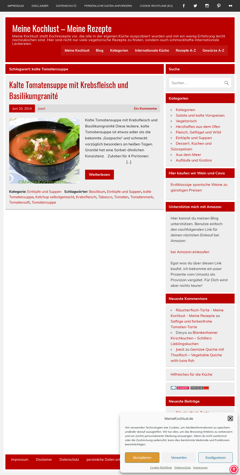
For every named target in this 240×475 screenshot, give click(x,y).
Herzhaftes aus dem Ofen (198, 126)
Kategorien (119, 50)
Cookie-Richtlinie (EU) (156, 5)
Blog (99, 50)
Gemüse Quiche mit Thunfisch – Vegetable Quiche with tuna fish (197, 355)
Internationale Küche (152, 50)
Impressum (200, 467)
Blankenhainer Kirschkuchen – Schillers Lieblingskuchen (194, 338)
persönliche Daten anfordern (108, 5)
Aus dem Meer (188, 154)
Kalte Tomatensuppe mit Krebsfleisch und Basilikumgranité (68, 90)
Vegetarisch (186, 121)
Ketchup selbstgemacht (54, 197)
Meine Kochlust (77, 50)
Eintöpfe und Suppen (44, 191)
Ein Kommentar (145, 108)
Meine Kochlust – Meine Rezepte (62, 28)
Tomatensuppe (44, 202)
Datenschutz (182, 467)
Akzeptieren (142, 458)
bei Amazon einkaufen (190, 251)
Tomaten (121, 197)
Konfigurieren (216, 458)
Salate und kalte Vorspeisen (200, 115)
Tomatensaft (19, 202)
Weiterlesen (99, 174)
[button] (230, 418)
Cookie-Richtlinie (161, 467)
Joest (41, 108)
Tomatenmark (141, 197)
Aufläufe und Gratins (194, 160)
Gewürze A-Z (213, 50)
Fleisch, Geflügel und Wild (198, 132)
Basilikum (97, 191)
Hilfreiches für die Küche (191, 374)
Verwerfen (179, 458)
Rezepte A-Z (186, 50)
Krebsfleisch (86, 197)
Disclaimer (40, 5)
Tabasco (105, 197)
